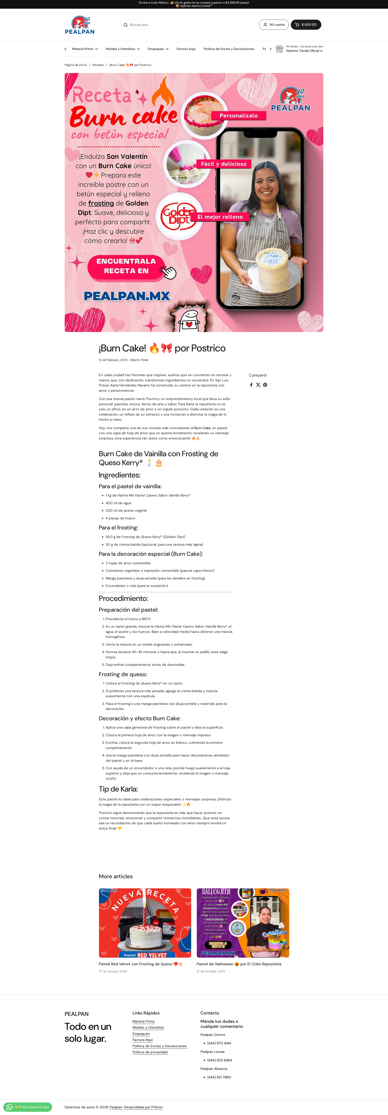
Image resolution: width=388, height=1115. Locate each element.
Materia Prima (143, 1021)
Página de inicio (76, 65)
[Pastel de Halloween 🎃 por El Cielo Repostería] (243, 923)
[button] (306, 25)
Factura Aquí (143, 1040)
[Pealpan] (80, 25)
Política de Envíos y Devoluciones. (160, 1046)
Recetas (98, 65)
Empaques (141, 1033)
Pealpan (116, 1107)
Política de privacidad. (150, 1052)
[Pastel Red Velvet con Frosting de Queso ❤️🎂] (145, 923)
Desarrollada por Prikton (143, 1107)
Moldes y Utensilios (148, 1027)
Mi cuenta (277, 24)
